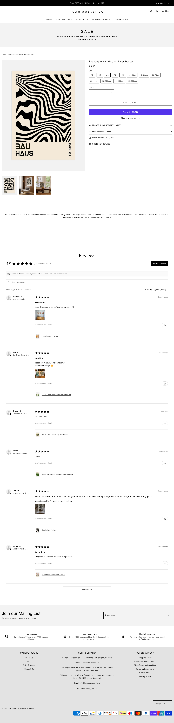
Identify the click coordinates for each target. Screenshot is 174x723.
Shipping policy (145, 658)
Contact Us (121, 19)
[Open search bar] (151, 11)
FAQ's (29, 661)
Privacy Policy (145, 676)
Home (49, 19)
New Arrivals (64, 19)
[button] (9, 185)
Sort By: (148, 289)
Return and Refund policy (145, 661)
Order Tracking (29, 665)
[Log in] (156, 11)
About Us (29, 658)
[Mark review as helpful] (165, 325)
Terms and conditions (145, 669)
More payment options (130, 118)
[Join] (168, 615)
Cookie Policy (145, 673)
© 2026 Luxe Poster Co (10, 708)
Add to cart (130, 103)
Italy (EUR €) (161, 3)
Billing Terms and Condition (145, 665)
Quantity (92, 87)
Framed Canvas (101, 19)
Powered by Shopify (27, 708)
